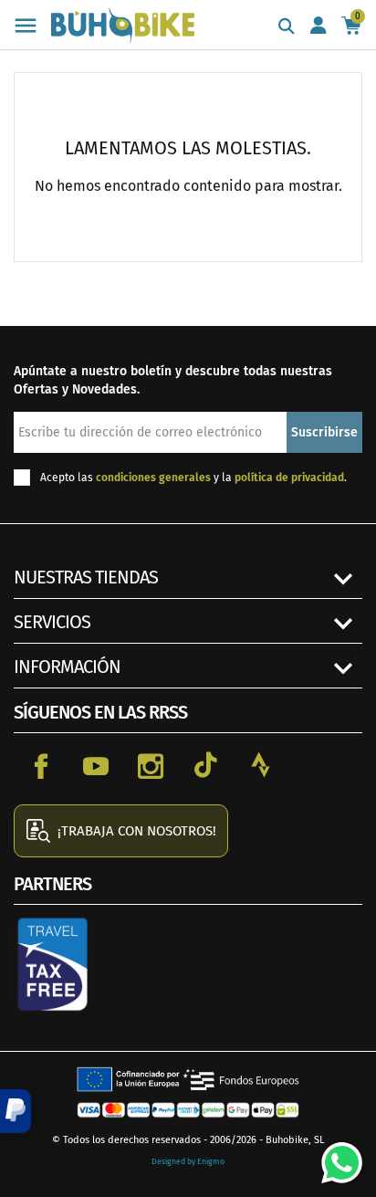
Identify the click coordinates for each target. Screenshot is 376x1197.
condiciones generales (153, 477)
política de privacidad (289, 477)
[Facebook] (41, 765)
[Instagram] (150, 765)
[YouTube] (95, 765)
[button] (15, 1111)
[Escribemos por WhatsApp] (335, 1156)
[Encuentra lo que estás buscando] (286, 27)
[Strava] (260, 765)
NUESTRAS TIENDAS (86, 577)
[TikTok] (205, 765)
